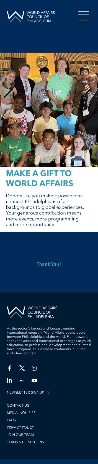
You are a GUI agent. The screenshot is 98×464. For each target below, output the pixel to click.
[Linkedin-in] (9, 380)
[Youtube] (34, 380)
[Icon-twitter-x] (22, 368)
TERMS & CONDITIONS (25, 442)
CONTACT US (18, 405)
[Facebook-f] (9, 368)
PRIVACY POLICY (20, 427)
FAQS (11, 420)
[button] (83, 17)
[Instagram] (34, 368)
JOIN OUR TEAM (20, 435)
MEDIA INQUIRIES (21, 413)
